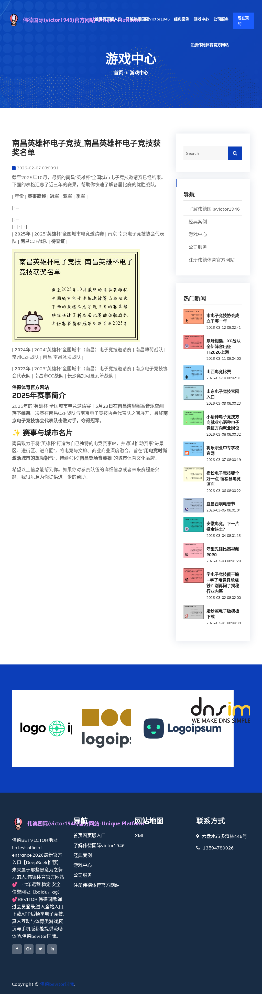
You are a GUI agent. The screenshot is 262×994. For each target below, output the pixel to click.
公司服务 (221, 19)
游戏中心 (201, 19)
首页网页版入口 (108, 19)
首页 (118, 73)
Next (247, 728)
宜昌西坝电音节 (220, 504)
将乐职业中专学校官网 (222, 451)
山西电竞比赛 (218, 371)
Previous (14, 728)
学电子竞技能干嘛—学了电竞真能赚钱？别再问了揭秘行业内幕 (222, 583)
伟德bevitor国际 (57, 984)
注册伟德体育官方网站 (209, 44)
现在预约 (243, 21)
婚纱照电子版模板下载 (222, 614)
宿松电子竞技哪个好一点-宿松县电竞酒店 (223, 479)
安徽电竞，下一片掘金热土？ (222, 526)
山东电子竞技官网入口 (222, 394)
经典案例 (181, 19)
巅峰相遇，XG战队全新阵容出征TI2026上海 (223, 346)
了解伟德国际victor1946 (148, 19)
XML (140, 835)
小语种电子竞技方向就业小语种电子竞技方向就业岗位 (222, 422)
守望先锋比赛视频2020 (222, 552)
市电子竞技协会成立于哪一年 (222, 318)
